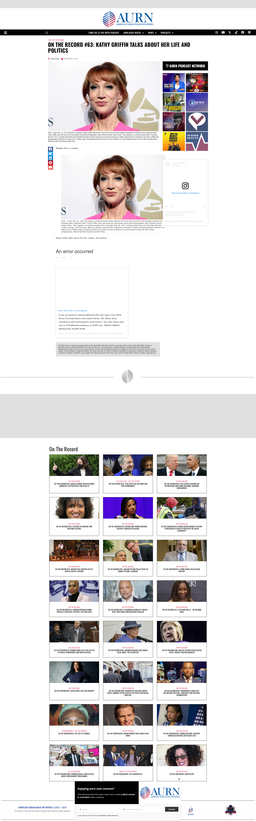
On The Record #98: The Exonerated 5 (128, 774)
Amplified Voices (132, 32)
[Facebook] (243, 32)
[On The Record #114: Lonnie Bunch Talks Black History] (182, 550)
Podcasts (166, 32)
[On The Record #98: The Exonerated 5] (128, 755)
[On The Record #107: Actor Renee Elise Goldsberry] (74, 672)
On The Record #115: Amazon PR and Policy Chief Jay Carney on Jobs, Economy (128, 570)
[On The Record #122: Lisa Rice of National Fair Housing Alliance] (74, 508)
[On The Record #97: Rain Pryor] (182, 755)
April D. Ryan (81, 333)
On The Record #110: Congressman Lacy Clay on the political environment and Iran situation (74, 651)
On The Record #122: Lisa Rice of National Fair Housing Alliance (74, 527)
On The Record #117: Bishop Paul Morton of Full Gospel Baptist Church (74, 570)
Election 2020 (121, 481)
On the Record (56, 40)
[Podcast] (249, 32)
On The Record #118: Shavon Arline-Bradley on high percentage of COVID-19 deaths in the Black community (181, 528)
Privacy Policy (103, 815)
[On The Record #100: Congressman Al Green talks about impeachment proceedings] (74, 755)
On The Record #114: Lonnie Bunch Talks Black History (181, 570)
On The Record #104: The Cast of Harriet (74, 733)
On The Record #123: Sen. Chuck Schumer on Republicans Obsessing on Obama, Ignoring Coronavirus (181, 485)
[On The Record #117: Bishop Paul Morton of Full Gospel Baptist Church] (74, 550)
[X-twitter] (230, 32)
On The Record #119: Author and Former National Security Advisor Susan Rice (128, 527)
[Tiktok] (236, 32)
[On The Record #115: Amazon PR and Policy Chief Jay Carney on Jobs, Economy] (128, 550)
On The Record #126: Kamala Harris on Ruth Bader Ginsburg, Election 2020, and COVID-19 (74, 484)
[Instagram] (216, 32)
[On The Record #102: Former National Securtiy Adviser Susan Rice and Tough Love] (182, 715)
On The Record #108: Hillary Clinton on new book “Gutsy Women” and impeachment (181, 651)
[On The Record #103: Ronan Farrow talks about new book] (128, 715)
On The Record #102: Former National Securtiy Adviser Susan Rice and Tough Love (181, 734)
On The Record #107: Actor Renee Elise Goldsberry (74, 690)
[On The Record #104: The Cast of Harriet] (74, 715)
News (151, 32)
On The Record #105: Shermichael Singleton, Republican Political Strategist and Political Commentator (181, 692)
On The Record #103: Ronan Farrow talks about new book (128, 734)
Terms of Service (112, 815)
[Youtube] (223, 32)
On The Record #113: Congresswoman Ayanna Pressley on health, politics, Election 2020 (74, 610)
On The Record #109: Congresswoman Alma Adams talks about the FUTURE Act (128, 651)
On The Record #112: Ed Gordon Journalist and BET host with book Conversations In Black (128, 610)
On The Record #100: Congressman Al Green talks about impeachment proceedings (74, 775)
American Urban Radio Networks (179, 221)
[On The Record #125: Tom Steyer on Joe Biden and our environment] (128, 465)
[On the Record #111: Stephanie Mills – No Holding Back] (182, 591)
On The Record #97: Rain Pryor (182, 774)
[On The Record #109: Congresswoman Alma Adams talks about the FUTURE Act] (128, 631)
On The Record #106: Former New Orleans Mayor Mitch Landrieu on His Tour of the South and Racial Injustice (128, 692)
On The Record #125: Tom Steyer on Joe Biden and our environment (128, 484)
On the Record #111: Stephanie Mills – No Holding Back (181, 610)
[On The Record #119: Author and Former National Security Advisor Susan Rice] (128, 508)
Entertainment (67, 731)
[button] (50, 149)
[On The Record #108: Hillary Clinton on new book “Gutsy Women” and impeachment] (182, 631)
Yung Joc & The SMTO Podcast (104, 32)
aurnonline (200, 221)
